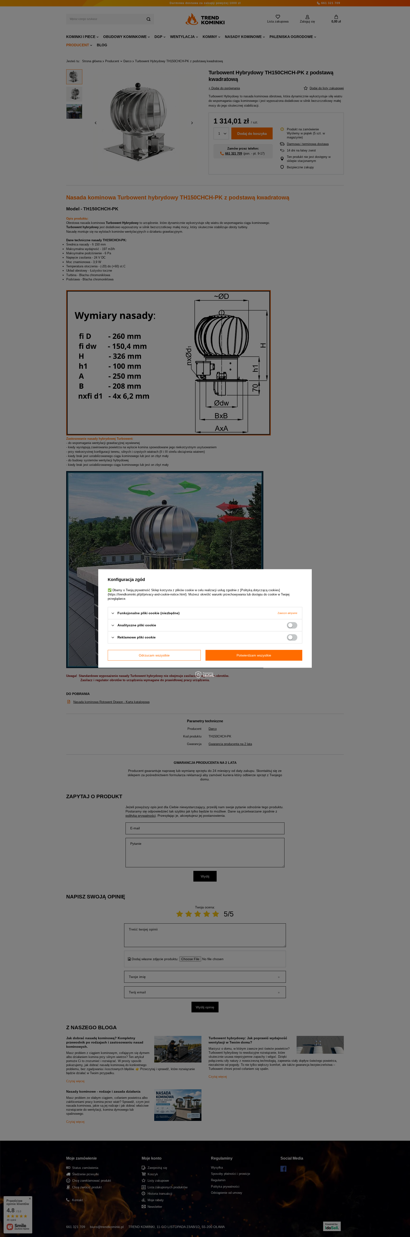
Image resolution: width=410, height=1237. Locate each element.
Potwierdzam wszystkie (254, 655)
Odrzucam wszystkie (154, 655)
